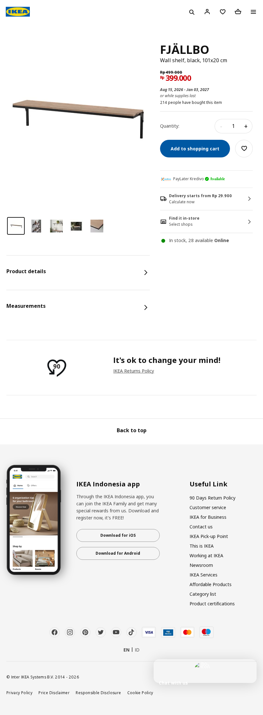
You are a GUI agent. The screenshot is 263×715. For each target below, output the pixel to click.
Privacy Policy (19, 692)
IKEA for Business (208, 517)
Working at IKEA (206, 555)
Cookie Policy (140, 692)
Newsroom (201, 565)
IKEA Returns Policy (133, 371)
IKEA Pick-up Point (209, 536)
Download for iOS (118, 535)
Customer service (208, 507)
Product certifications (212, 604)
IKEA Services (203, 575)
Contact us (201, 527)
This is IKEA (202, 546)
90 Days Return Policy (212, 498)
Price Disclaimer (54, 692)
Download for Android (118, 553)
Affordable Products (211, 584)
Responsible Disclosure (98, 692)
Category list (203, 594)
